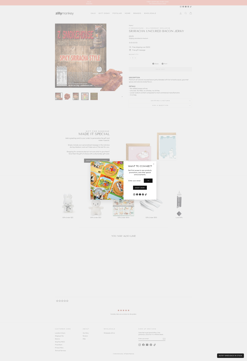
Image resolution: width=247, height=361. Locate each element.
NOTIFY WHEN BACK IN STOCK (230, 355)
